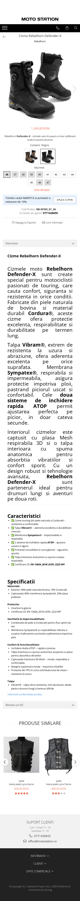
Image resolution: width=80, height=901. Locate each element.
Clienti (38, 863)
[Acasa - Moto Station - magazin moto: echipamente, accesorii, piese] (40, 19)
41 (48, 174)
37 (15, 174)
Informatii (39, 856)
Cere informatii (54, 222)
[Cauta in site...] (76, 28)
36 (7, 174)
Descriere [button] (12, 243)
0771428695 (42, 836)
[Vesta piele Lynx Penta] (58, 754)
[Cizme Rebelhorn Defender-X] (40, 85)
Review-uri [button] (14, 705)
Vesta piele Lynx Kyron (21, 784)
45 (31, 182)
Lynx (21, 780)
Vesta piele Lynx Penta (58, 784)
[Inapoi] (3, 36)
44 (72, 174)
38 (23, 174)
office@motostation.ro (42, 841)
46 (39, 182)
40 (39, 174)
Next (74, 89)
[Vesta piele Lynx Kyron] (21, 755)
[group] (40, 85)
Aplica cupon (65, 199)
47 (48, 182)
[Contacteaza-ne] (58, 28)
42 (56, 174)
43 (64, 174)
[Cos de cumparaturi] (67, 28)
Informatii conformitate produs (24, 694)
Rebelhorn (40, 41)
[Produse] (5, 29)
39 (31, 174)
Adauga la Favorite (25, 222)
